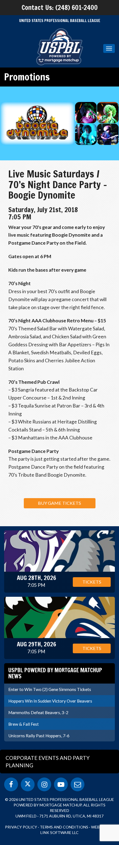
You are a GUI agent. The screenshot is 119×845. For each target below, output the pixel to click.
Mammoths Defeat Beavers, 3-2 (38, 712)
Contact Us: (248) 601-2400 (60, 7)
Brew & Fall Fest (23, 724)
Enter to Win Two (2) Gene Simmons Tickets (49, 689)
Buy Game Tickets (59, 503)
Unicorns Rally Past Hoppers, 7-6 (38, 735)
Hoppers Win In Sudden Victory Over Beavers (50, 700)
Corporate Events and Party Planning (48, 761)
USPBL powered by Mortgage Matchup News (55, 673)
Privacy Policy (21, 827)
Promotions (27, 77)
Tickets (91, 581)
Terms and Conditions (64, 827)
